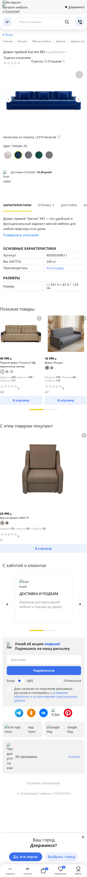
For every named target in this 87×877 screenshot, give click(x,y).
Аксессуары (55, 268)
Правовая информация (43, 783)
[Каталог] (7, 22)
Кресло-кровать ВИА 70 (14, 518)
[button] (36, 409)
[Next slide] (78, 99)
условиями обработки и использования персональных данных (45, 696)
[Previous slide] (8, 99)
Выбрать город (61, 856)
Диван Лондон (54, 362)
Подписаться (43, 670)
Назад (9, 34)
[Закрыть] (83, 837)
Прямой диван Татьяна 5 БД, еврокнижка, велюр (18, 364)
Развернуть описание (21, 235)
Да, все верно (25, 856)
